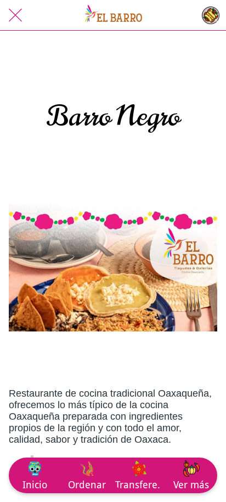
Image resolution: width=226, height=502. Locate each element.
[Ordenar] (210, 15)
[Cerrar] (15, 15)
